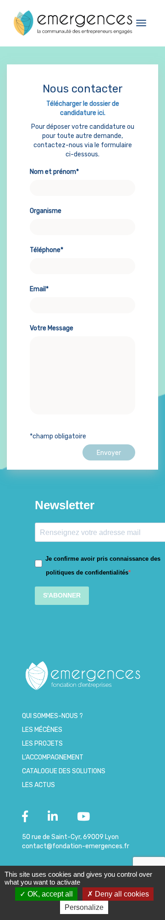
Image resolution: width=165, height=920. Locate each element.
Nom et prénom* (54, 172)
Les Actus (38, 785)
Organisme (45, 211)
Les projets (42, 744)
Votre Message (51, 328)
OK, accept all (49, 894)
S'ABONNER (62, 595)
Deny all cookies (121, 894)
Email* (39, 289)
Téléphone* (46, 250)
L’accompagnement (52, 757)
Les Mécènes (42, 730)
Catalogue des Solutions (63, 771)
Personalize (84, 907)
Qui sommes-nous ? (52, 716)
